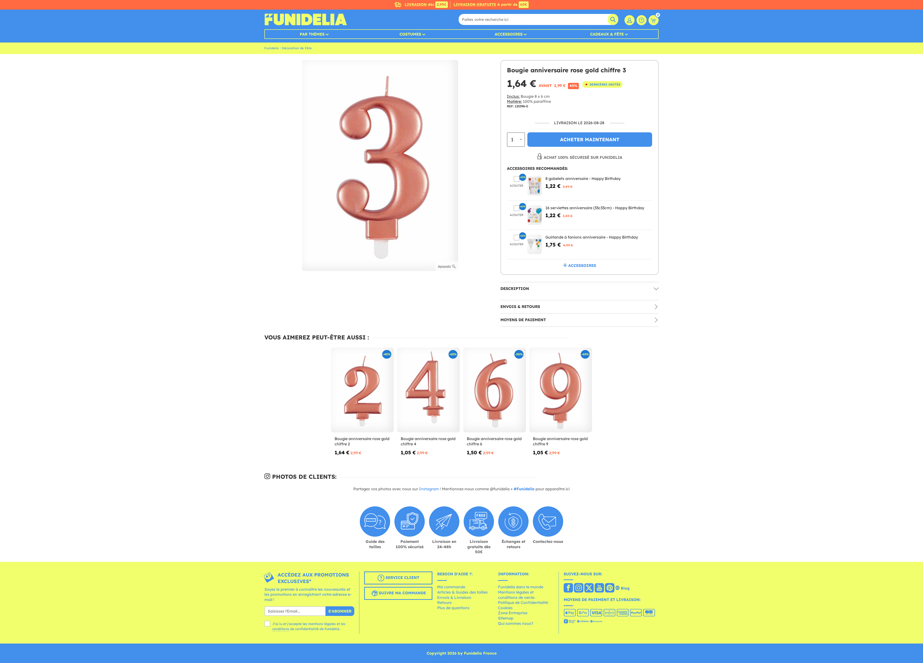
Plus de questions (453, 607)
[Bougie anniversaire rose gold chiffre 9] (560, 390)
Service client (401, 577)
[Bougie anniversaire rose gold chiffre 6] (494, 390)
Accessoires (509, 34)
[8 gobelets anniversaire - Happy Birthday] (534, 186)
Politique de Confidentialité (523, 602)
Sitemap (505, 618)
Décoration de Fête (297, 48)
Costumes (410, 34)
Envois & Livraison (454, 597)
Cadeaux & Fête (607, 34)
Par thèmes (312, 34)
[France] (568, 588)
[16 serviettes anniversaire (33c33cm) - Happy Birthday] (534, 215)
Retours (444, 602)
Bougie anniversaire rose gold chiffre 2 (362, 441)
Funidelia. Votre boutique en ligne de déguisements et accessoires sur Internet (305, 19)
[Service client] (641, 20)
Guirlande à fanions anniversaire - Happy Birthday (591, 237)
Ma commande (451, 586)
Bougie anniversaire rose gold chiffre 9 (560, 441)
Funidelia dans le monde (520, 586)
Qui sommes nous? (515, 623)
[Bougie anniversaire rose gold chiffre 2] (362, 390)
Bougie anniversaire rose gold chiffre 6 (494, 441)
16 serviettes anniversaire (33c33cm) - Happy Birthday (594, 207)
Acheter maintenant (589, 139)
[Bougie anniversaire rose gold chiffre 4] (428, 390)
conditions (280, 629)
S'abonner (339, 611)
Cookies (505, 607)
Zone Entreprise (512, 612)
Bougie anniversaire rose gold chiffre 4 (428, 441)
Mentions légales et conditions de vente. (516, 595)
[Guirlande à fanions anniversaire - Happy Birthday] (534, 244)
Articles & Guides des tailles (462, 592)
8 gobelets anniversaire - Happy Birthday (583, 178)
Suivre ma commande (402, 592)
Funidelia (271, 48)
